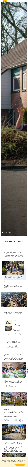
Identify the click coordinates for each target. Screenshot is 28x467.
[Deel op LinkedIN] (27, 369)
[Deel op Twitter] (27, 368)
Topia (13, 354)
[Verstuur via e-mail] (27, 372)
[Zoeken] (26, 1)
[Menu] (1, 1)
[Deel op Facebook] (27, 371)
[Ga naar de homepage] (5, 1)
